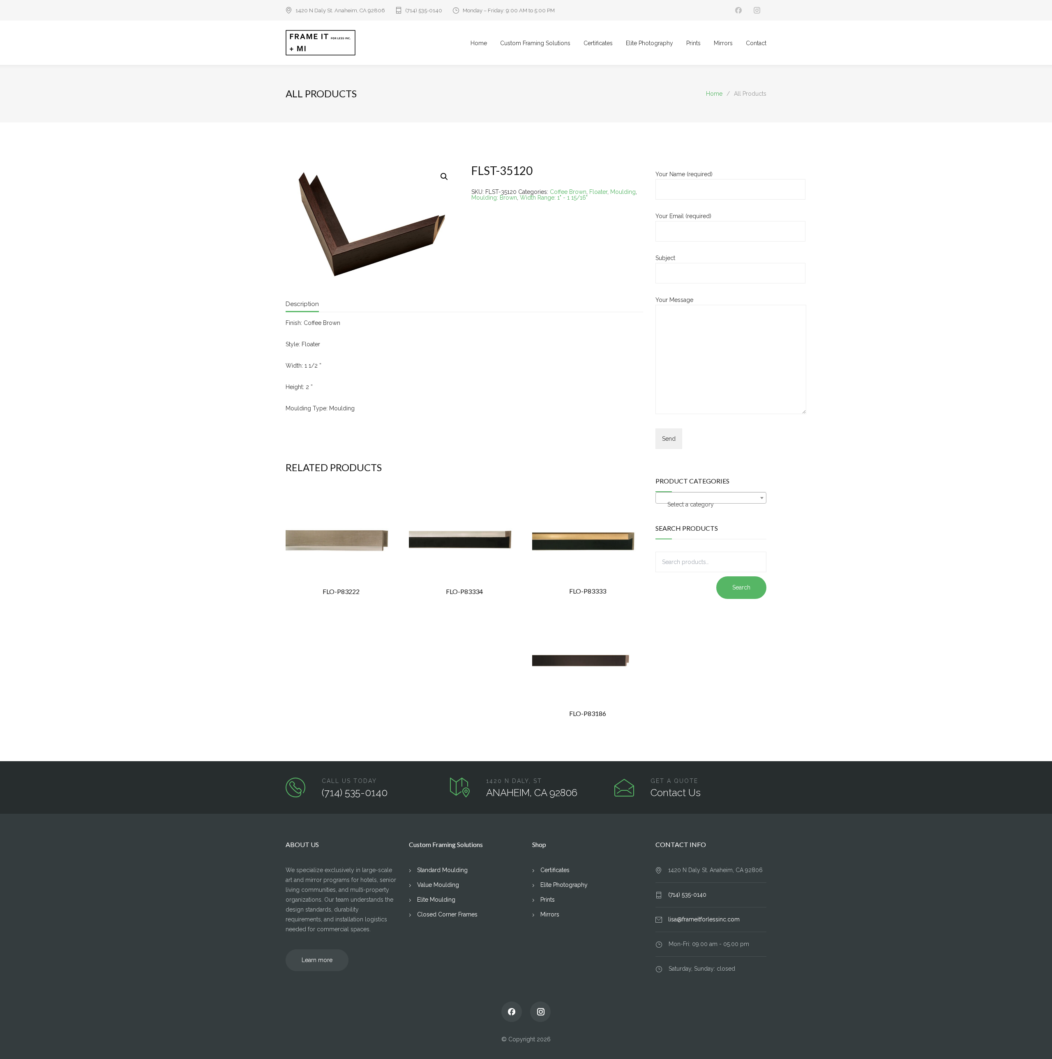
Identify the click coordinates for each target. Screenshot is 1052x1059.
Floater (598, 192)
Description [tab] (302, 304)
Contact (756, 43)
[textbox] (711, 504)
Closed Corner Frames (447, 914)
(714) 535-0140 (423, 10)
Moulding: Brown (494, 197)
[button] (444, 176)
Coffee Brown (568, 192)
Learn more (317, 960)
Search (741, 587)
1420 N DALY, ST (514, 781)
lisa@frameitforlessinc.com (704, 919)
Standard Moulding (442, 870)
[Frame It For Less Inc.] (378, 42)
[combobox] (710, 498)
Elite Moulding (436, 899)
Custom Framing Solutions (535, 43)
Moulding (623, 192)
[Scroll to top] (1029, 1036)
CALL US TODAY (349, 781)
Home (479, 43)
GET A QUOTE (674, 781)
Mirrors (723, 43)
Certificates (598, 43)
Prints (693, 43)
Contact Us (676, 793)
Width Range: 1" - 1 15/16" (554, 197)
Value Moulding (438, 885)
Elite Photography (649, 43)
